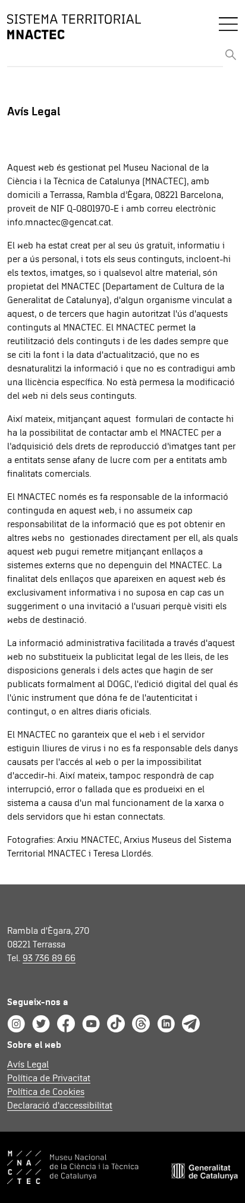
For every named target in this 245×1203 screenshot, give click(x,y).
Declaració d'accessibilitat (59, 1105)
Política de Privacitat (48, 1078)
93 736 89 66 (49, 958)
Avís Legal (28, 1064)
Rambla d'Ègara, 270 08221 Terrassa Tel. (48, 944)
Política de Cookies (45, 1092)
